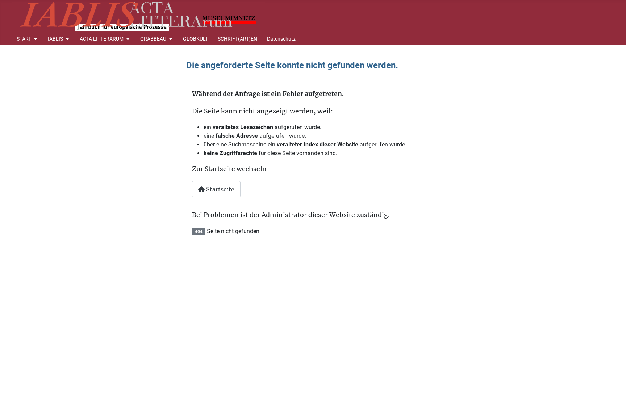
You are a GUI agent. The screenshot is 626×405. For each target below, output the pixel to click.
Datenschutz (281, 39)
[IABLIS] (66, 38)
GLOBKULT (195, 39)
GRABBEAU (153, 39)
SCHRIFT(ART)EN (237, 39)
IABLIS (55, 39)
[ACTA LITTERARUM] (127, 38)
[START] (34, 38)
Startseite (219, 189)
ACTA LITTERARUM (102, 39)
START (24, 39)
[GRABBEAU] (169, 38)
